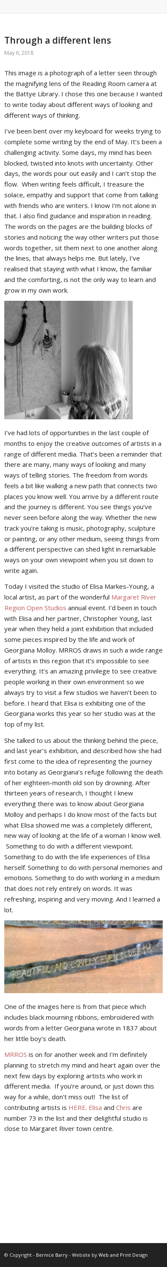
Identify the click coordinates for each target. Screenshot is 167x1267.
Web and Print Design (123, 1255)
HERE (77, 1107)
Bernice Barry (52, 1255)
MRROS (15, 1054)
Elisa (95, 1107)
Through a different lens (57, 40)
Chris (123, 1107)
